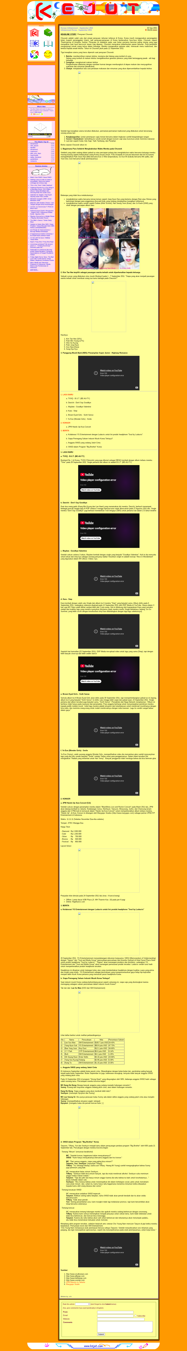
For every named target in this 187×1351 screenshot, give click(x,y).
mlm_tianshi (34, 145)
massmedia (34, 155)
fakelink (32, 147)
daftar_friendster (35, 157)
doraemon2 (34, 144)
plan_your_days (35, 153)
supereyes (34, 151)
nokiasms (33, 161)
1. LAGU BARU (67, 395)
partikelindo (34, 159)
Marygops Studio (73, 1284)
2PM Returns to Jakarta (75, 1282)
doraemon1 (34, 149)
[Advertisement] (41, 79)
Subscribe (141, 1316)
